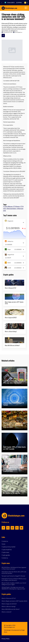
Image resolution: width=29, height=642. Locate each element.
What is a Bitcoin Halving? (11, 331)
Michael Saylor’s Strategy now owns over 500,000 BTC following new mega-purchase (13, 588)
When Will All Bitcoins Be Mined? (12, 345)
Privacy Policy (6, 638)
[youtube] (21, 528)
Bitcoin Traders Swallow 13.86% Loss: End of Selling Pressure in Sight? (14, 583)
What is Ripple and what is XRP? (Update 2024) (14, 302)
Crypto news (5, 552)
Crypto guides (6, 555)
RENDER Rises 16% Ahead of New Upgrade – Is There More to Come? (14, 568)
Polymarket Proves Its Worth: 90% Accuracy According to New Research (14, 579)
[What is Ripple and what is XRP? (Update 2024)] (14, 297)
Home (3, 544)
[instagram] (12, 528)
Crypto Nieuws (8, 206)
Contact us (5, 541)
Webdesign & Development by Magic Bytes (14, 631)
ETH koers (16, 206)
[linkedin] (17, 528)
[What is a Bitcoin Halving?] (14, 326)
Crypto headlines (7, 549)
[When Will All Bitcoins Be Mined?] (14, 340)
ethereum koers (11, 208)
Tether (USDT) (12, 2)
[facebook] (3, 528)
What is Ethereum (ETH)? (10, 288)
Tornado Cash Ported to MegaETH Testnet (13, 576)
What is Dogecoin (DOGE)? (11, 317)
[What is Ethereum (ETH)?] (14, 283)
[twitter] (8, 528)
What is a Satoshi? (6, 612)
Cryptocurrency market (8, 547)
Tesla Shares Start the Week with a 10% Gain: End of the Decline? (14, 572)
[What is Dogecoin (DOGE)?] (14, 312)
